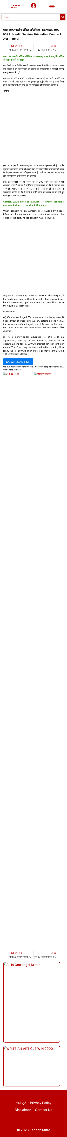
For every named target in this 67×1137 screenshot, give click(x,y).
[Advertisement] (33, 128)
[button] (52, 6)
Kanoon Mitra (15, 6)
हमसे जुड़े (21, 1103)
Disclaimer (23, 1110)
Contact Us (43, 1110)
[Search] (62, 17)
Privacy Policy (40, 1103)
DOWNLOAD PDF (18, 361)
